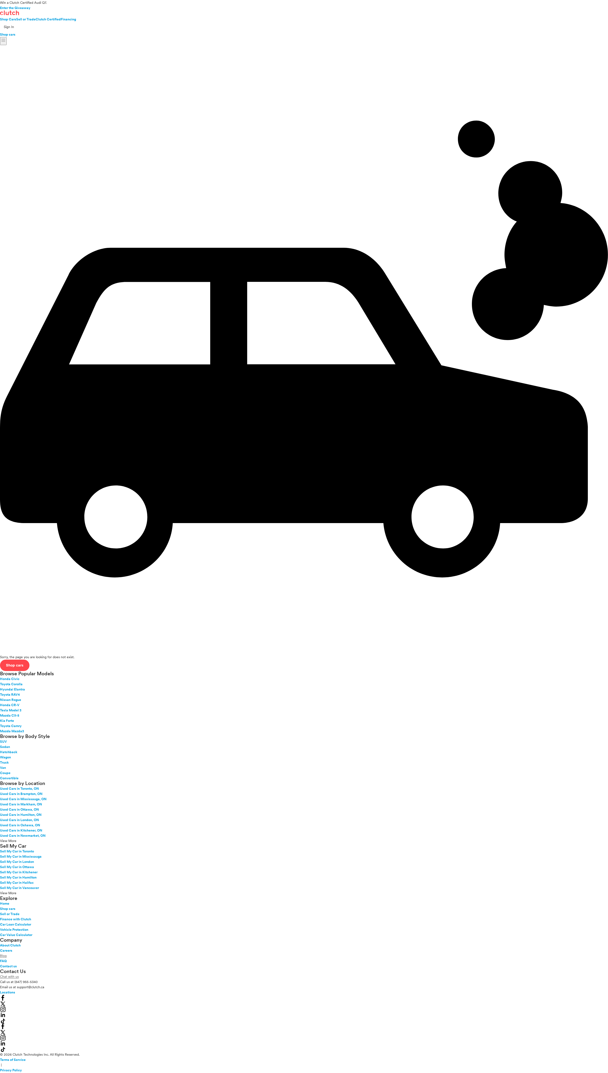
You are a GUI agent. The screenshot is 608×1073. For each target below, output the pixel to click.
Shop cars (7, 34)
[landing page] (9, 12)
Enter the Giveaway (15, 8)
